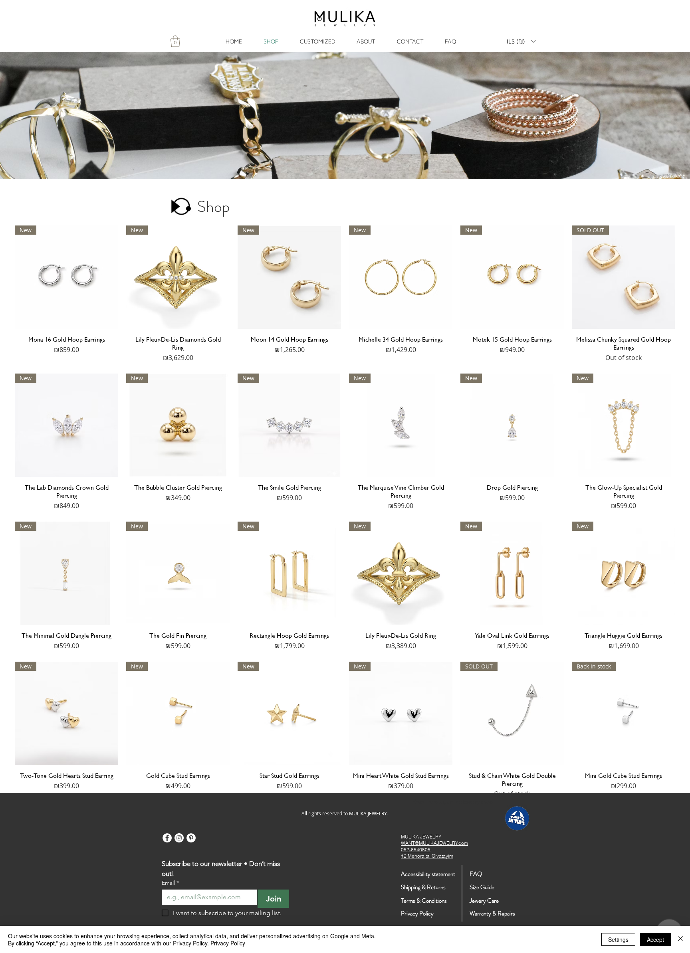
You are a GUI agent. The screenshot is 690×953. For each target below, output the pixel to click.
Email (170, 883)
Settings (618, 939)
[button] (521, 41)
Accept (655, 939)
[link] (175, 41)
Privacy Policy (227, 943)
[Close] (680, 939)
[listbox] (521, 41)
